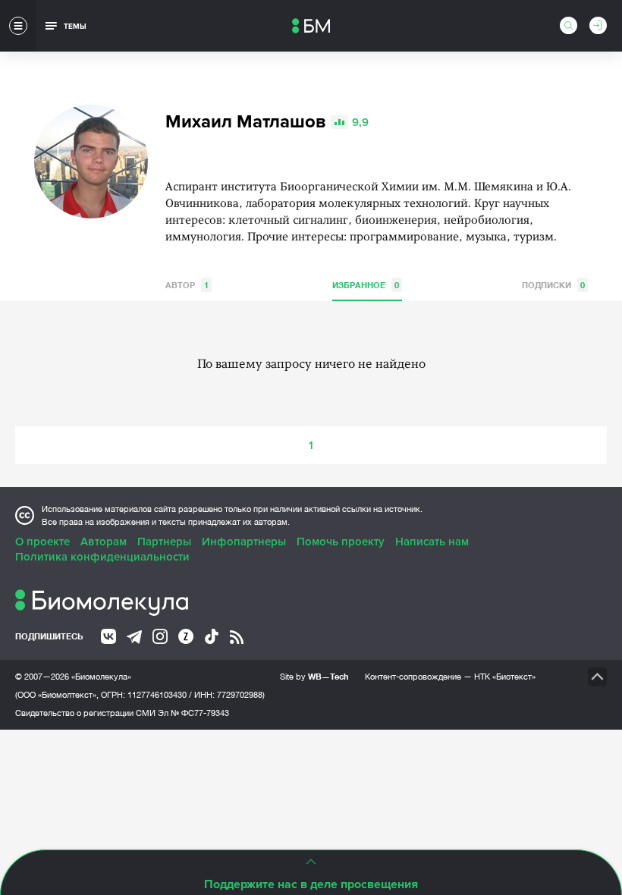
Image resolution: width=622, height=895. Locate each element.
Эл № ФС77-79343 (193, 713)
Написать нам (432, 541)
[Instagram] (160, 636)
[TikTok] (211, 636)
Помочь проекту (341, 541)
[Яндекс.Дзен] (185, 636)
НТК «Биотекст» (505, 676)
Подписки (553, 285)
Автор (187, 285)
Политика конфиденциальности (102, 557)
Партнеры (164, 541)
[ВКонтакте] (108, 636)
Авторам (103, 541)
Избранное (365, 285)
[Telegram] (134, 637)
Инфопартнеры (244, 541)
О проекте (42, 541)
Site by (314, 676)
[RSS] (236, 637)
